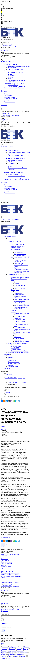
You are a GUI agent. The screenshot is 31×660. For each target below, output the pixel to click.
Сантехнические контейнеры (16, 86)
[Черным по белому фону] (1, 10)
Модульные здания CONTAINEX (14, 83)
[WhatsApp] (14, 401)
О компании (7, 94)
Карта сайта (4, 611)
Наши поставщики (9, 97)
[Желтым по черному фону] (1, 12)
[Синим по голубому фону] (1, 14)
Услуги (3, 577)
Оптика (10, 78)
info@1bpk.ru (4, 50)
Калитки (10, 77)
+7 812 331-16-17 (8, 44)
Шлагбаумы (11, 81)
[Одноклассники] (4, 401)
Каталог (3, 568)
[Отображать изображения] (2, 17)
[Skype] (16, 401)
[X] (9, 401)
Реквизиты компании (10, 98)
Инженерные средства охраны (13, 71)
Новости (6, 100)
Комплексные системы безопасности (15, 88)
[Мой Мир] (7, 401)
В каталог (3, 643)
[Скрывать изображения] (1, 20)
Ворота (10, 74)
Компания (4, 91)
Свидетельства (8, 95)
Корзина (3, 623)
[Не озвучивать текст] (1, 25)
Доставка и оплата (9, 102)
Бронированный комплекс (15, 72)
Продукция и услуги (7, 61)
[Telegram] (19, 401)
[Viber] (11, 401)
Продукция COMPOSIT (11, 64)
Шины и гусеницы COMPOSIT (17, 69)
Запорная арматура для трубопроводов (19, 66)
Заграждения (11, 75)
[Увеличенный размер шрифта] (2, 7)
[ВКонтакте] (2, 401)
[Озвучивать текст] (2, 23)
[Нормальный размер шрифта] (2, 5)
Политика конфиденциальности (10, 609)
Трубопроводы (12, 67)
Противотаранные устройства (16, 80)
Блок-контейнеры (13, 85)
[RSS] (1, 404)
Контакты (4, 105)
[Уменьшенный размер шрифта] (1, 3)
